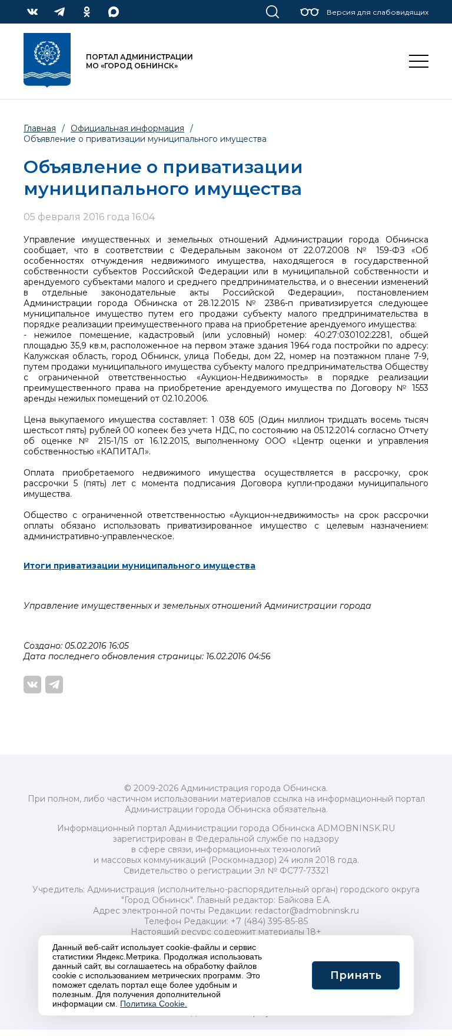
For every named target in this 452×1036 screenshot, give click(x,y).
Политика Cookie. (153, 1003)
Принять (355, 975)
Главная (40, 128)
